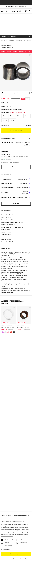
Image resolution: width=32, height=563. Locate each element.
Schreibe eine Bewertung (27, 144)
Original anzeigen (14, 162)
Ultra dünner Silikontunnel (8, 327)
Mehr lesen (16, 203)
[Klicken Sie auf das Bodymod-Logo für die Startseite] (16, 11)
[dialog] (16, 537)
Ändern (28, 125)
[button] (16, 72)
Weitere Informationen (7, 536)
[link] (4, 116)
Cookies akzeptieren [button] (16, 554)
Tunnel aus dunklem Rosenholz (24, 327)
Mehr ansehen (16, 167)
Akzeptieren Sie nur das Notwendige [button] (16, 559)
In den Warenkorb (16, 131)
